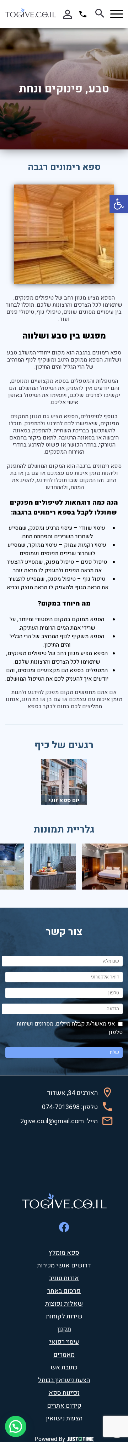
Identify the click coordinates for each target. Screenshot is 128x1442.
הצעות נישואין (64, 1419)
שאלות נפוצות (64, 1304)
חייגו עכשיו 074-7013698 (83, 14)
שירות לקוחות (64, 1317)
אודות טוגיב (64, 1278)
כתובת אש (64, 1368)
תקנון (64, 1329)
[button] (119, 204)
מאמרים (64, 1355)
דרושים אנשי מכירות (64, 1266)
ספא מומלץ (64, 1253)
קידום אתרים (64, 1406)
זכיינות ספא (64, 1393)
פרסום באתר (64, 1291)
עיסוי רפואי (64, 1342)
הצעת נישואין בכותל (64, 1380)
